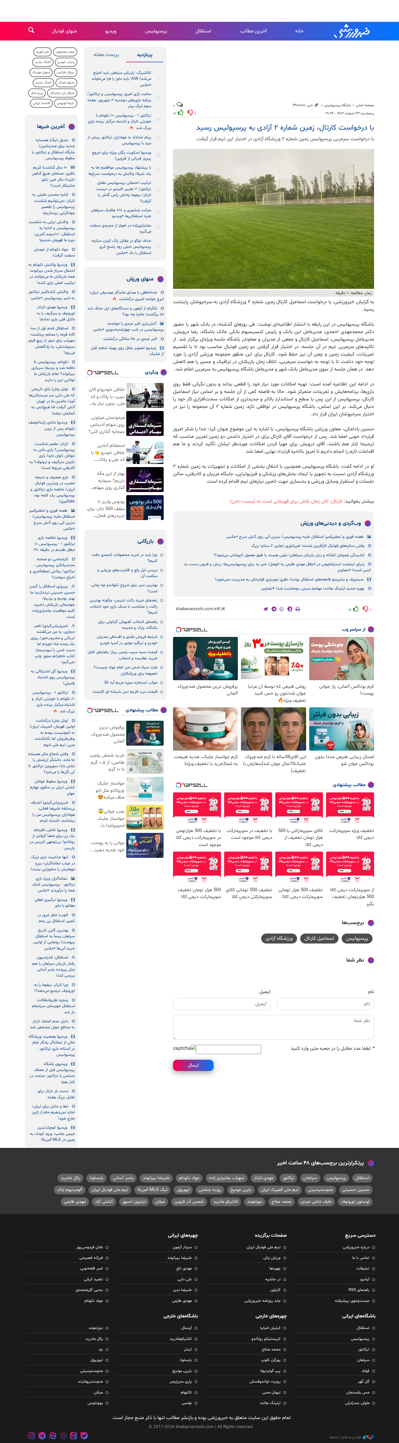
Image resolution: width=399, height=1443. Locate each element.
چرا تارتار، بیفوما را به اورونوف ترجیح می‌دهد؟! (54, 988)
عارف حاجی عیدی (316, 1202)
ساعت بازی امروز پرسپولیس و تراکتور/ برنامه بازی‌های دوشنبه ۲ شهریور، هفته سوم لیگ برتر (119, 100)
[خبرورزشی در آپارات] (52, 1436)
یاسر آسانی (123, 1178)
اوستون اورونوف (355, 1202)
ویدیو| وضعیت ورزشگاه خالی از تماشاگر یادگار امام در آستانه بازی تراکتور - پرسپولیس (52, 1046)
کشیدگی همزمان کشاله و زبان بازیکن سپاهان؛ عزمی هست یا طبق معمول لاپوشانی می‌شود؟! (289, 555)
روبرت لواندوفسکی (265, 1381)
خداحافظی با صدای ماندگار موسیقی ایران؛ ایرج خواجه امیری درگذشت (126, 296)
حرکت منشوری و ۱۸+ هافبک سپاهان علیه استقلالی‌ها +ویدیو (121, 213)
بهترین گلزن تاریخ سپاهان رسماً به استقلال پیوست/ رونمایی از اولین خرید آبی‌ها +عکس (54, 939)
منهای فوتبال (64, 31)
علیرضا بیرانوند (156, 1178)
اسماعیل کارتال (319, 938)
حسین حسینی (355, 1190)
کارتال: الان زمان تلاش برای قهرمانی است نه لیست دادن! (286, 501)
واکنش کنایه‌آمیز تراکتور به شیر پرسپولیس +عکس (51, 295)
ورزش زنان (272, 1258)
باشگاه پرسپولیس (337, 105)
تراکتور (288, 1178)
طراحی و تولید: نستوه (345, 1437)
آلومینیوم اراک (69, 1190)
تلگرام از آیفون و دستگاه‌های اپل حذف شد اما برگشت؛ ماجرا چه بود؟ (125, 311)
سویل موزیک (41, 72)
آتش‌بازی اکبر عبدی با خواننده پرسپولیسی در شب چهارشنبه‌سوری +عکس (128, 326)
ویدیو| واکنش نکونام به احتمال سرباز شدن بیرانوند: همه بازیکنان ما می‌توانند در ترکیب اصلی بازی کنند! (51, 274)
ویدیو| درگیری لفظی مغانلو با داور (55, 903)
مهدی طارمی (75, 1202)
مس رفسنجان (357, 1392)
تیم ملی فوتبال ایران (110, 1190)
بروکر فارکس (66, 72)
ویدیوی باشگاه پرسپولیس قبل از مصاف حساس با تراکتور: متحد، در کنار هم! (52, 1073)
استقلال (203, 31)
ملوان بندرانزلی (357, 1403)
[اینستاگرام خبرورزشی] (31, 1436)
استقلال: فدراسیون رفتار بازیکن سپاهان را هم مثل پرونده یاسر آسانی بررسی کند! (53, 966)
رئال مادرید (70, 1178)
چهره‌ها (275, 1268)
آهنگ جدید (43, 62)
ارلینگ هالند (270, 1403)
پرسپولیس (156, 31)
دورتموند (254, 1202)
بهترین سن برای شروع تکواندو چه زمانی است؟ (124, 588)
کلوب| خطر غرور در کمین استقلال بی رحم (56, 918)
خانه (299, 31)
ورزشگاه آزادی (279, 938)
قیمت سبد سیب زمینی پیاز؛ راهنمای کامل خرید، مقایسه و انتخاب (122, 655)
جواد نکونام (189, 1178)
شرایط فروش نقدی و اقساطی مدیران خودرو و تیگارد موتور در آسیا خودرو (127, 640)
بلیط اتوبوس (66, 103)
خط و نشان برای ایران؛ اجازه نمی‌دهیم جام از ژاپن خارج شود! (53, 1112)
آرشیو (364, 1279)
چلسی (187, 1403)
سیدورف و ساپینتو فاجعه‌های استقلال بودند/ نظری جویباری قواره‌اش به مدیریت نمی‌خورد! (289, 579)
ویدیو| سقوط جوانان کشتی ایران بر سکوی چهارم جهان (52, 787)
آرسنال (186, 1328)
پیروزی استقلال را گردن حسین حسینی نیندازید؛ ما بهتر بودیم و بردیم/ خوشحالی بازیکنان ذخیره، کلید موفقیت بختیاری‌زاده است (52, 601)
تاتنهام (186, 1392)
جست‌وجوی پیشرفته (352, 1301)
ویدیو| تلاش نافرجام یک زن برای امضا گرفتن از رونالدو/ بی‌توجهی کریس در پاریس (52, 839)
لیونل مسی (271, 1392)
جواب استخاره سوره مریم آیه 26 (130, 683)
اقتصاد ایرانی (41, 103)
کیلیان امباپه (270, 1328)
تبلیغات (362, 1268)
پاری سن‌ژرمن (181, 1381)
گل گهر (363, 1381)
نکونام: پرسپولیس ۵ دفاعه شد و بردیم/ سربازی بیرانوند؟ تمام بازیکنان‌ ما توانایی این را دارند (53, 371)
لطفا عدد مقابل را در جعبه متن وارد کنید (332, 1048)
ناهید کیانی (93, 1279)
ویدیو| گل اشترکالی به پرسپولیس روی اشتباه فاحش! (53, 677)
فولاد (365, 1371)
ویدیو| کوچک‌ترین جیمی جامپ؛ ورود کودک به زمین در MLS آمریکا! (52, 1134)
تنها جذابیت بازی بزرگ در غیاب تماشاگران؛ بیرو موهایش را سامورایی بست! (53, 863)
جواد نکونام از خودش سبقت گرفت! (54, 252)
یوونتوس (95, 1403)
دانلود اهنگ (66, 82)
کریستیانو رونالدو (266, 1339)
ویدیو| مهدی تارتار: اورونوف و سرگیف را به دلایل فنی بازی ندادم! (55, 313)
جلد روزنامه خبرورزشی (262, 1301)
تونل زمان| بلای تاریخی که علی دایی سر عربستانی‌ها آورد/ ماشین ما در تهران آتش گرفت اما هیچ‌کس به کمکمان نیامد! (52, 401)
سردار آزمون (182, 1247)
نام (371, 991)
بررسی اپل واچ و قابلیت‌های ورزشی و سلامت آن (127, 573)
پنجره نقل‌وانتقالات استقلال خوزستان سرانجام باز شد (53, 1006)
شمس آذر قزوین (189, 1202)
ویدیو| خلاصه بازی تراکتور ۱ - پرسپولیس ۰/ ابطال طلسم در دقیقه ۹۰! (54, 544)
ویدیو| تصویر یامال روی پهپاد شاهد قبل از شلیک (127, 351)
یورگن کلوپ (271, 1360)
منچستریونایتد (90, 1381)
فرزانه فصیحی (91, 1258)
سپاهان (310, 1178)
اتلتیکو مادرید (225, 1202)
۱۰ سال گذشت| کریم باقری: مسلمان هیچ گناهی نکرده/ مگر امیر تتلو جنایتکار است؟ (53, 177)
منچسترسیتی (320, 1190)
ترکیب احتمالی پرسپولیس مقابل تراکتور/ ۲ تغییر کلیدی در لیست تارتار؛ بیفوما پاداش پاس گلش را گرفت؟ (123, 192)
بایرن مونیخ (241, 1190)
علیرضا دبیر (182, 1290)
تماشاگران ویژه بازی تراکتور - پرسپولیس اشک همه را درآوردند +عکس (53, 885)
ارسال (193, 1065)
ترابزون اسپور (134, 1202)
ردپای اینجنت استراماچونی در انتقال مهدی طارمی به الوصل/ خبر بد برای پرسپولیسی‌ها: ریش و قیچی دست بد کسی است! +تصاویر (277, 567)
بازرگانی (145, 541)
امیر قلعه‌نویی (91, 1268)
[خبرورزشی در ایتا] (73, 1436)
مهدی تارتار (263, 1178)
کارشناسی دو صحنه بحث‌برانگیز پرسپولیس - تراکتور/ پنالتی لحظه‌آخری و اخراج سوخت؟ (52, 568)
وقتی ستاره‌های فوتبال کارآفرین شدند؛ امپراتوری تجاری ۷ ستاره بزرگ (307, 546)
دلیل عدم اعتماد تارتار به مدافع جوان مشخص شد (52, 1024)
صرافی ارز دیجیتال (62, 93)
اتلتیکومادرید (181, 1339)
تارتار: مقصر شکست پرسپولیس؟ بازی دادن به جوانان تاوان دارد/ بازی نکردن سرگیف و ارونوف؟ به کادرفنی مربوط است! (52, 456)
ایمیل (265, 991)
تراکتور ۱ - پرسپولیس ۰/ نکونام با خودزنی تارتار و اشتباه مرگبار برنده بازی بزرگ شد (119, 122)
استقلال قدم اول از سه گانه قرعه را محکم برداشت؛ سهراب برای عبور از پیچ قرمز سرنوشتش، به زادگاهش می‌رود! (51, 341)
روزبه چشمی (210, 1190)
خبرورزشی (352, 31)
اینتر (188, 1349)
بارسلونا (96, 1178)
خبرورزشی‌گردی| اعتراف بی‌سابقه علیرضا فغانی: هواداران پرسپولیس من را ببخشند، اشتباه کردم (53, 812)
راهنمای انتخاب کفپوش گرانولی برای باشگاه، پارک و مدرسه (127, 625)
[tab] (145, 56)
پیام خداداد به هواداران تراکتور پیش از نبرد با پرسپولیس (119, 140)
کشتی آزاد (104, 1202)
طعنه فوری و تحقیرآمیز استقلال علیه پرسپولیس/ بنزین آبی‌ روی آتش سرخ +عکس (294, 537)
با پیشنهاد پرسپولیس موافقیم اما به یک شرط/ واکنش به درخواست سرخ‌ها (120, 170)
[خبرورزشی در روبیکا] (63, 1436)
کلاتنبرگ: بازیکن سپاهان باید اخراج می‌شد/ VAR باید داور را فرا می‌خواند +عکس (121, 79)
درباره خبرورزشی (356, 1247)
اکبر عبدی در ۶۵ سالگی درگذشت (130, 339)
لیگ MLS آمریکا (152, 1190)
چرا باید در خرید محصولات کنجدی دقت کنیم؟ (124, 558)
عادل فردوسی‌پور (89, 1247)
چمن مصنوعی (65, 52)
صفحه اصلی (365, 105)
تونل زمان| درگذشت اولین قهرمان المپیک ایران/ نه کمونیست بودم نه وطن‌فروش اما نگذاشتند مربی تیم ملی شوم (52, 733)
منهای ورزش (140, 279)
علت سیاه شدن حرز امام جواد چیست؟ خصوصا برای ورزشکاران (125, 670)
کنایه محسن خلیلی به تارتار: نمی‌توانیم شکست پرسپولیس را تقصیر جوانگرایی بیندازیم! (53, 204)
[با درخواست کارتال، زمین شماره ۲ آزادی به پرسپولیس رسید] (273, 219)
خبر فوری (42, 52)
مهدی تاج (184, 1268)
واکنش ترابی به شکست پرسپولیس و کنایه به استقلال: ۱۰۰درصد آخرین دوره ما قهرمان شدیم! (52, 231)
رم (101, 1349)
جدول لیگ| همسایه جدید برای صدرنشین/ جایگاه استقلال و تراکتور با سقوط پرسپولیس (53, 149)
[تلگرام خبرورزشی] (42, 1436)
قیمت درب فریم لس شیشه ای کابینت (125, 692)
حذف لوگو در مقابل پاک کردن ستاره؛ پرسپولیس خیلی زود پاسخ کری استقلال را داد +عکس (121, 247)
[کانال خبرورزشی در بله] (84, 1436)
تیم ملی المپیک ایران (280, 1190)
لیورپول (183, 1190)
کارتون (275, 1290)
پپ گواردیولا (270, 1371)
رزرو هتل (37, 93)
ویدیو (110, 31)
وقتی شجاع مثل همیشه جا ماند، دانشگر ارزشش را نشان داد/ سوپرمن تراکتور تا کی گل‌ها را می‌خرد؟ (51, 763)
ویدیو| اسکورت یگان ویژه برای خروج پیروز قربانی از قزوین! (121, 155)
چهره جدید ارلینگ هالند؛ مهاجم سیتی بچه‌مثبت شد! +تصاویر (312, 588)
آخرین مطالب (253, 31)
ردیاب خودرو (66, 62)
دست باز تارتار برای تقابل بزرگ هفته (56, 1094)
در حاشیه (273, 1279)
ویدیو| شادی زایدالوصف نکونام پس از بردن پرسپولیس (51, 428)
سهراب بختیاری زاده (226, 1178)
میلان (160, 1202)
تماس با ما (360, 1258)
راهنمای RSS (359, 1290)
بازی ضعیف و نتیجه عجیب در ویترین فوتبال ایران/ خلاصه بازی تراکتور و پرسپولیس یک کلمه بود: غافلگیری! (53, 489)
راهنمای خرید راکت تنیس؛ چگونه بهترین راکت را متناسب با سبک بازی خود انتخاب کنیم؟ (123, 606)
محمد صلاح (281, 1202)
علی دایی (184, 1279)
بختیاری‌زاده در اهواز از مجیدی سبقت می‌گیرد (120, 228)
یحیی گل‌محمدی (89, 1290)
